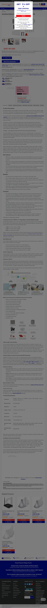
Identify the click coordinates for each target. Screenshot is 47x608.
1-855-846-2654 (21, 10)
